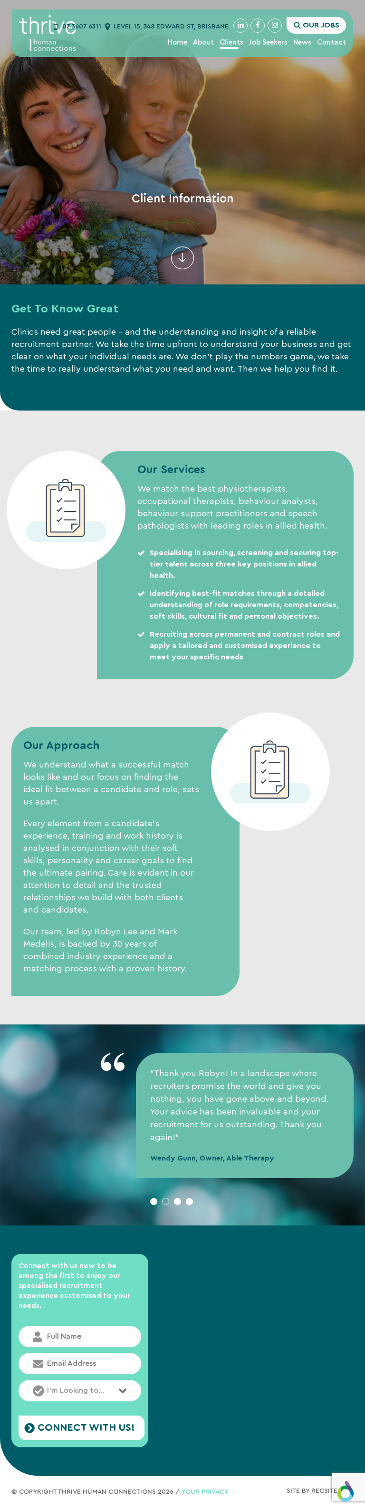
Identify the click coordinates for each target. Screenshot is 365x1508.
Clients (231, 42)
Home (177, 42)
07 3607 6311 (81, 26)
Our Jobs (321, 25)
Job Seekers (268, 42)
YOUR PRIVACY (205, 1492)
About (203, 42)
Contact (331, 42)
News (302, 42)
